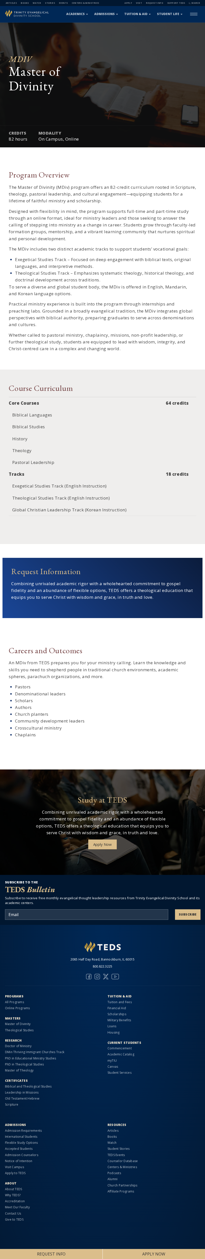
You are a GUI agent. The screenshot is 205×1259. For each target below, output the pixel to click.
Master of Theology (19, 1070)
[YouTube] (115, 976)
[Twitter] (105, 976)
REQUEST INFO (51, 1254)
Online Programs (17, 1008)
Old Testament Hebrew (22, 1098)
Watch (37, 3)
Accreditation (15, 1201)
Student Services (120, 1072)
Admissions (104, 14)
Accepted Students (18, 1149)
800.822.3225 (102, 966)
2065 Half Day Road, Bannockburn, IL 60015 (102, 959)
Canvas (113, 1066)
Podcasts (114, 1173)
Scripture (11, 1104)
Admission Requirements (23, 1130)
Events (63, 3)
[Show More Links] (194, 14)
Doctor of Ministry (18, 1046)
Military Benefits (119, 1020)
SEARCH (195, 3)
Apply (128, 3)
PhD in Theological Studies (24, 1064)
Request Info (154, 3)
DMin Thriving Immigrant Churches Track (34, 1052)
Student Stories (119, 1149)
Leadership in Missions (21, 1092)
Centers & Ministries (85, 3)
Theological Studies (19, 1030)
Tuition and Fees (120, 1002)
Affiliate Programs (121, 1191)
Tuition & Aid (136, 14)
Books (25, 3)
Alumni (113, 1179)
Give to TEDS (14, 1219)
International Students (21, 1136)
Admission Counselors (21, 1155)
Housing (114, 1032)
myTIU (112, 1060)
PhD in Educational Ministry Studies (30, 1058)
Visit (139, 3)
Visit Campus (14, 1167)
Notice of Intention (18, 1161)
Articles (11, 3)
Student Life (168, 14)
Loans (112, 1026)
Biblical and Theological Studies (28, 1086)
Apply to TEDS (15, 1173)
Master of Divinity (17, 1024)
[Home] (27, 14)
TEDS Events (116, 1155)
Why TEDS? (12, 1195)
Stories (50, 3)
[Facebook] (89, 976)
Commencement (120, 1048)
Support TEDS (176, 3)
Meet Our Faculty (17, 1207)
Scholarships (117, 1014)
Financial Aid (117, 1008)
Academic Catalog (121, 1054)
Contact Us (13, 1213)
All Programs (14, 1002)
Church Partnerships (123, 1185)
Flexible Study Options (21, 1143)
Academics (75, 14)
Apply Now (102, 844)
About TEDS (13, 1189)
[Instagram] (97, 976)
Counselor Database (123, 1161)
